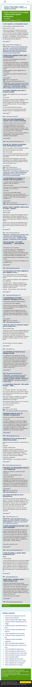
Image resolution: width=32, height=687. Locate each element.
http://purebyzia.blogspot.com (13, 169)
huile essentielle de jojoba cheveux (15, 651)
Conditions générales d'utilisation (13, 670)
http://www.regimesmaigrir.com (14, 601)
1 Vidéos (12, 20)
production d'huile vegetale (18, 239)
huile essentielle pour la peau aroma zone (15, 646)
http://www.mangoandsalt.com (14, 373)
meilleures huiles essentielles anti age (15, 636)
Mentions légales (12, 670)
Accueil (4, 670)
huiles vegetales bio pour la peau (14, 633)
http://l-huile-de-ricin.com (12, 435)
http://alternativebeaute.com (13, 295)
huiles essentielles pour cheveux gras (16, 653)
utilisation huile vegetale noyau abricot (17, 87)
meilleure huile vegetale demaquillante (19, 83)
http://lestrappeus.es (11, 492)
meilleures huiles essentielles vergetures (13, 640)
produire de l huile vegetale (20, 521)
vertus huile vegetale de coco (18, 518)
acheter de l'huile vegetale (11, 378)
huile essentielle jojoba (12, 657)
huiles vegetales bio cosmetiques (14, 663)
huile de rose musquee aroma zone (15, 616)
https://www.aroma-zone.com (13, 465)
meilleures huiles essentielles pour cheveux (15, 630)
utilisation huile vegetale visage (12, 236)
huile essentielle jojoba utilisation (14, 643)
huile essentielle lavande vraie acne (15, 655)
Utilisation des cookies (22, 671)
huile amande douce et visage (14, 664)
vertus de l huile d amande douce (11, 52)
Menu (28, 1)
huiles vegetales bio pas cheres (14, 659)
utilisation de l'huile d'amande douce (14, 51)
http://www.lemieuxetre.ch (13, 322)
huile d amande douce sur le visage (15, 661)
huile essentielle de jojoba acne (14, 649)
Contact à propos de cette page (11, 673)
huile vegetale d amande (12, 84)
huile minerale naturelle (12, 617)
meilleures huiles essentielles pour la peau (16, 626)
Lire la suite (6, 41)
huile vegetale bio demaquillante (18, 170)
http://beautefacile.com (12, 576)
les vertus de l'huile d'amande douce (16, 49)
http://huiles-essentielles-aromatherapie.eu (17, 410)
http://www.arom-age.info (12, 268)
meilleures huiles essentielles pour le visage (16, 622)
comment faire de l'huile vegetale (14, 377)
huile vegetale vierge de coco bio (18, 375)
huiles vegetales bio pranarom (18, 174)
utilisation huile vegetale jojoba (20, 234)
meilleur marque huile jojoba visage (15, 619)
